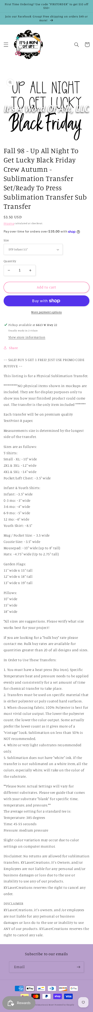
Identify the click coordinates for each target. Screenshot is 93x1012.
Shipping (9, 223)
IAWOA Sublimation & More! (40, 1004)
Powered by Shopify (64, 1004)
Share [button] (13, 348)
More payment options (46, 312)
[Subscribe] (78, 966)
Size (6, 240)
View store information (26, 337)
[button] (6, 44)
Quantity (10, 261)
